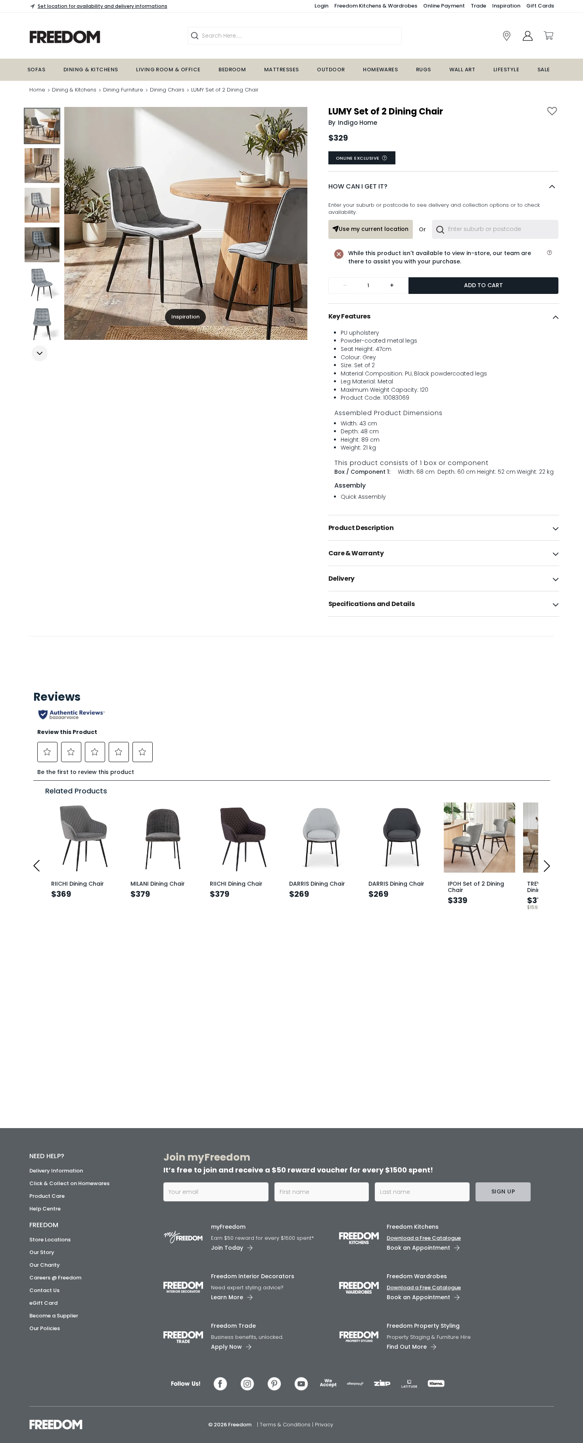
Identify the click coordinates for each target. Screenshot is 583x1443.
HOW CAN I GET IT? (357, 186)
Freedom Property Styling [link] (423, 1326)
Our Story (41, 1252)
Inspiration (506, 6)
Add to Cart (483, 285)
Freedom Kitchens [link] (413, 1227)
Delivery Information (56, 1170)
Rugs (423, 69)
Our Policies (44, 1328)
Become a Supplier (53, 1315)
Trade (478, 6)
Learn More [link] (227, 1297)
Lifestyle (506, 69)
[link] (93, 37)
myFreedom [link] (228, 1227)
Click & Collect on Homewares (69, 1183)
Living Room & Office (168, 69)
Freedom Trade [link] (233, 1326)
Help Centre (45, 1208)
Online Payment (444, 6)
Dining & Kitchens (90, 69)
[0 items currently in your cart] (548, 35)
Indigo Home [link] (357, 122)
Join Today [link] (227, 1248)
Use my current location (373, 229)
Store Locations (50, 1239)
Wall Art (462, 69)
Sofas (36, 69)
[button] (443, 187)
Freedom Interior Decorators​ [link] (252, 1276)
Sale (543, 69)
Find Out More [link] (407, 1347)
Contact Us (44, 1290)
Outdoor (331, 69)
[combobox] (495, 229)
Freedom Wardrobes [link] (417, 1276)
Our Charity (44, 1265)
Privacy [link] (324, 1424)
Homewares (380, 69)
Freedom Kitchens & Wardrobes (375, 6)
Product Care (47, 1196)
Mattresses (281, 69)
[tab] (443, 316)
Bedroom (232, 69)
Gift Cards (540, 6)
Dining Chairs (167, 89)
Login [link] (321, 6)
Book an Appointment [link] (418, 1248)
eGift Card (43, 1303)
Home (37, 89)
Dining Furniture (123, 89)
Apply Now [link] (226, 1347)
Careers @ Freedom (55, 1277)
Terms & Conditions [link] (286, 1424)
